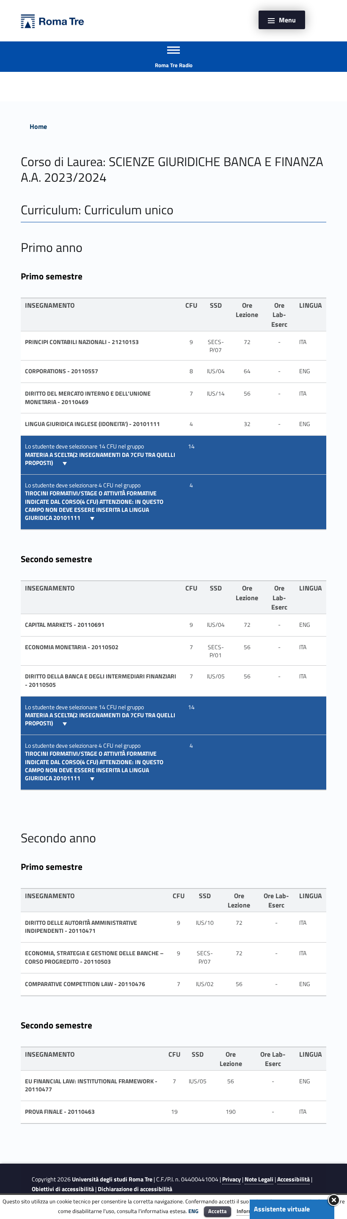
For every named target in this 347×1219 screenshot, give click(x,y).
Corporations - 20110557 (61, 371)
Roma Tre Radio (174, 65)
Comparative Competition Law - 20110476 (85, 984)
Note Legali (259, 1179)
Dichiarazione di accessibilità (135, 1189)
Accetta (217, 1211)
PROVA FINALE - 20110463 (60, 1111)
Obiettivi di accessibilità (63, 1189)
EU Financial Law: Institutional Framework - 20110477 (91, 1085)
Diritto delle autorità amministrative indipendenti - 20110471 (81, 926)
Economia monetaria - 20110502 (71, 647)
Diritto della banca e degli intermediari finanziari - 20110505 (100, 680)
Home (38, 126)
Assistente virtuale (282, 1209)
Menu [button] (287, 20)
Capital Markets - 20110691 (65, 624)
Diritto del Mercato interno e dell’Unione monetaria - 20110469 (88, 397)
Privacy (231, 1179)
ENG (193, 1211)
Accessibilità (293, 1179)
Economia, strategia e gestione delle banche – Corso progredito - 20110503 (94, 957)
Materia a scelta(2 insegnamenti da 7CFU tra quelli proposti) (100, 459)
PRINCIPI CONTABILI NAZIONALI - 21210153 (82, 342)
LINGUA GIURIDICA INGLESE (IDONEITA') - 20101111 (92, 424)
